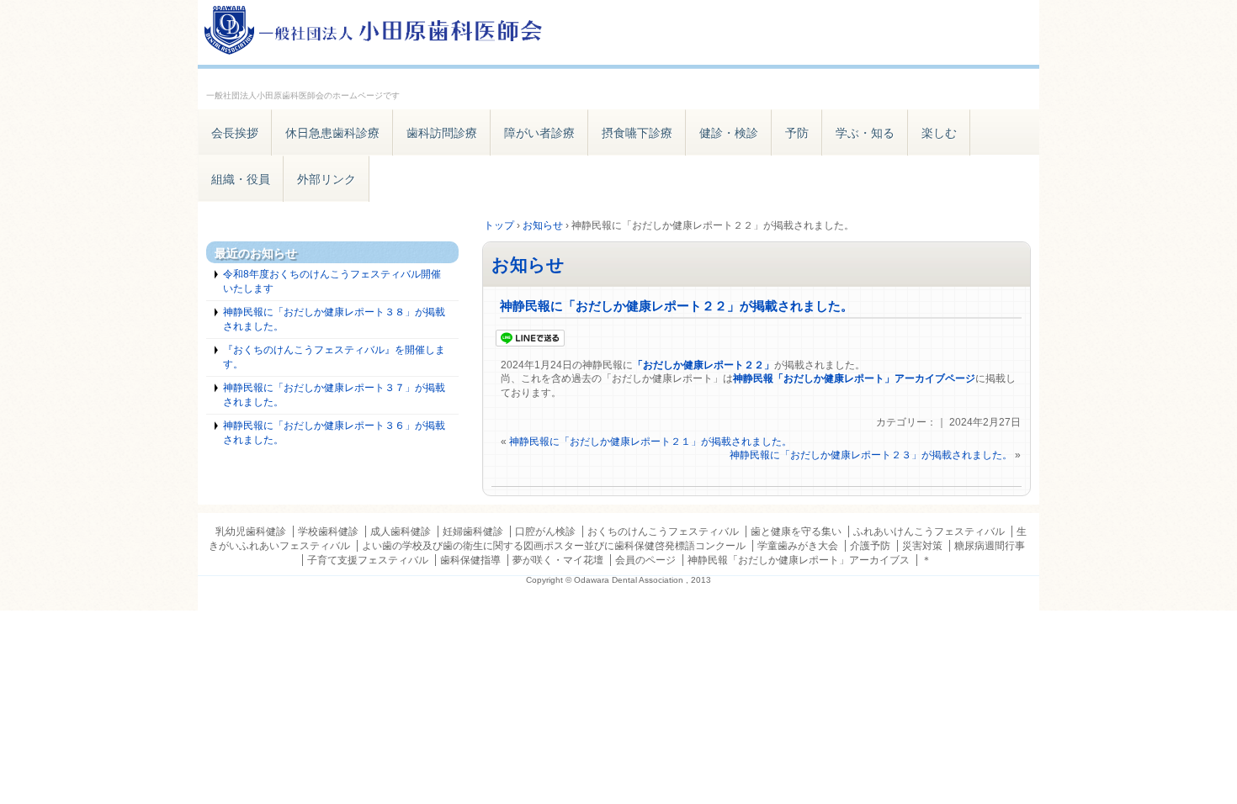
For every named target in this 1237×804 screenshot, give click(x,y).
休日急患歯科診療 (332, 133)
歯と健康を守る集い (796, 531)
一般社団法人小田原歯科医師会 (391, 31)
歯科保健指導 (470, 560)
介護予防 (870, 546)
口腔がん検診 (545, 531)
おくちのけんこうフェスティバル (663, 531)
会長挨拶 (234, 133)
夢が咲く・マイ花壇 (557, 560)
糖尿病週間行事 (989, 546)
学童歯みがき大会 (797, 546)
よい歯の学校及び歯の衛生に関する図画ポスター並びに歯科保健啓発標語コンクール (554, 546)
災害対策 (922, 546)
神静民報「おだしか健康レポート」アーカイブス (799, 560)
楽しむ (939, 133)
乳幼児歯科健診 (250, 531)
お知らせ (528, 264)
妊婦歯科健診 (473, 531)
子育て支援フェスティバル (367, 560)
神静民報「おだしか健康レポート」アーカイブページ (854, 378)
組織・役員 (240, 179)
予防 (797, 133)
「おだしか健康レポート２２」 (703, 365)
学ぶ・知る (865, 133)
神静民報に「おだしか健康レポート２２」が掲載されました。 (676, 306)
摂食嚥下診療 (637, 133)
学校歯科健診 (328, 531)
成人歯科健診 (400, 531)
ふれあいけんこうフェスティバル (929, 531)
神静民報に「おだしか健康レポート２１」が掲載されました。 (650, 441)
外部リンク (326, 179)
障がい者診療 (539, 133)
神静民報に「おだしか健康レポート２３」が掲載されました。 (871, 455)
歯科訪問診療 (441, 133)
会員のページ (645, 560)
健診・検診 (728, 133)
